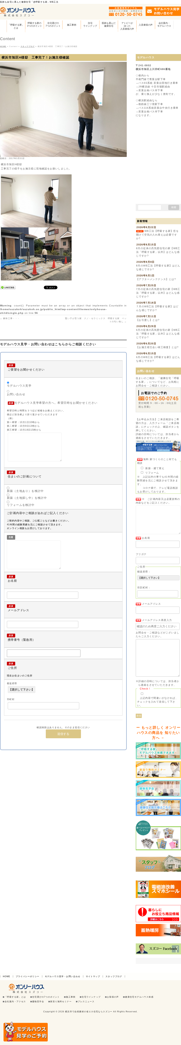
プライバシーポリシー (27, 976)
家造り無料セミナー (61, 1001)
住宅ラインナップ (91, 997)
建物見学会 (38, 1001)
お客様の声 (113, 997)
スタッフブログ (114, 976)
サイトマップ (93, 976)
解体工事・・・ (10, 318)
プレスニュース (86, 1001)
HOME (6, 976)
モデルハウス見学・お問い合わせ (62, 976)
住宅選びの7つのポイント (46, 997)
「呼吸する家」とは (15, 997)
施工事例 (70, 997)
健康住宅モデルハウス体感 (139, 997)
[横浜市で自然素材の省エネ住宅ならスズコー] (17, 12)
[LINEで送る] (8, 287)
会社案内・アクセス (15, 1001)
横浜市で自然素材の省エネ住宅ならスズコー (88, 1011)
